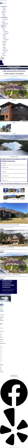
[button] (6, 4)
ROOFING (14, 100)
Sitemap (4, 55)
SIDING (14, 122)
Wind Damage (5, 23)
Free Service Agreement (5, 40)
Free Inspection (4, 37)
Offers (4, 30)
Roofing (4, 8)
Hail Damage (5, 19)
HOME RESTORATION (14, 156)
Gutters (4, 15)
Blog (3, 28)
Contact (4, 47)
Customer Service (4, 53)
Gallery (4, 42)
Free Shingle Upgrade (5, 34)
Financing (4, 48)
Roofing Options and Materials (4, 11)
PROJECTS (3, 25)
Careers (4, 45)
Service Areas (5, 50)
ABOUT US (3, 26)
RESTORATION (4, 17)
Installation (6, 31)
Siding (4, 14)
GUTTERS (14, 133)
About (0, 366)
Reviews (4, 44)
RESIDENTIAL (4, 6)
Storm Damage (3, 21)
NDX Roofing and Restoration (3, 0)
